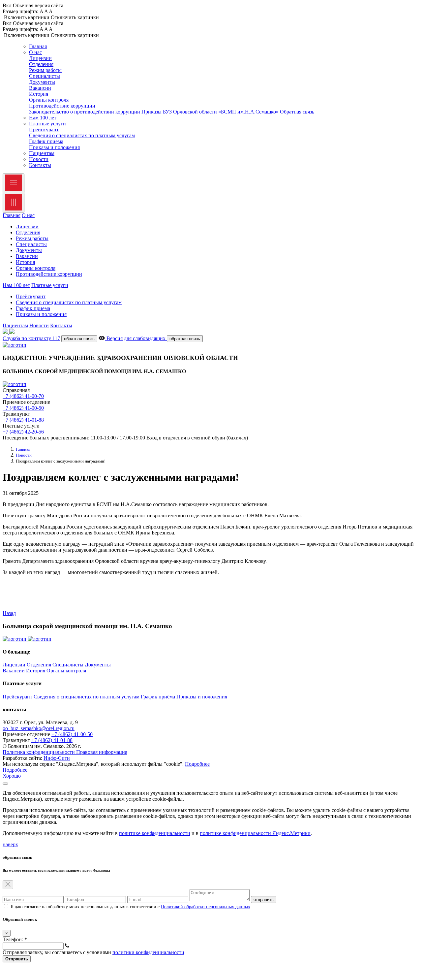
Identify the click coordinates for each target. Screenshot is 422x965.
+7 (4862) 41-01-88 (23, 420)
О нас (28, 215)
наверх (10, 844)
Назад (9, 613)
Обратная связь (297, 111)
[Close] (13, 202)
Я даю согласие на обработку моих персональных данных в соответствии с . (132, 906)
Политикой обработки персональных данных (205, 906)
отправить (264, 899)
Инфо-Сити (57, 758)
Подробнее (197, 764)
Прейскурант (44, 129)
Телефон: (15, 939)
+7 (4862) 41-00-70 (23, 396)
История (38, 94)
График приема (46, 141)
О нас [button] (35, 52)
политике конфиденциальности (154, 833)
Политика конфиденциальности (39, 752)
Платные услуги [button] (47, 123)
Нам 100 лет (42, 117)
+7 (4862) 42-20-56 (23, 431)
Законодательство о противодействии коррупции (84, 111)
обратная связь (79, 338)
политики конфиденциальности (148, 952)
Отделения (41, 64)
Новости (38, 159)
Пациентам (41, 153)
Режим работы (45, 70)
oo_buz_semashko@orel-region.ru (39, 728)
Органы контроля (49, 100)
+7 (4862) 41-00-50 (23, 408)
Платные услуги (49, 285)
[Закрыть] (5, 784)
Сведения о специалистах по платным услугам (82, 135)
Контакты (40, 165)
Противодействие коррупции (62, 106)
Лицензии (40, 58)
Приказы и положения (54, 147)
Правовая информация (101, 752)
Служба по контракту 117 (31, 338)
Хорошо (12, 776)
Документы (42, 82)
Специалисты (44, 76)
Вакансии (40, 88)
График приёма (158, 696)
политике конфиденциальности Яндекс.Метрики (255, 833)
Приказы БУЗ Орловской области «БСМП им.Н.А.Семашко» (210, 111)
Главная (38, 46)
